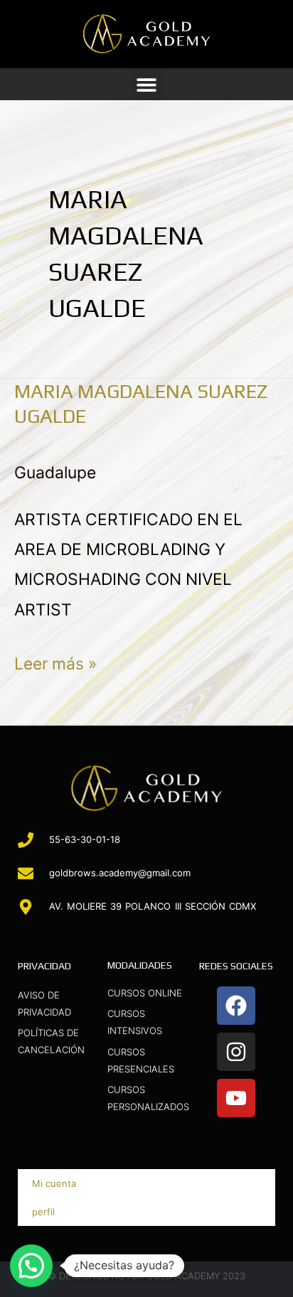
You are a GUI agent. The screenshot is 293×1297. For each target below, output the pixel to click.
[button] (147, 84)
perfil (43, 1211)
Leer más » (55, 661)
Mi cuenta (54, 1183)
